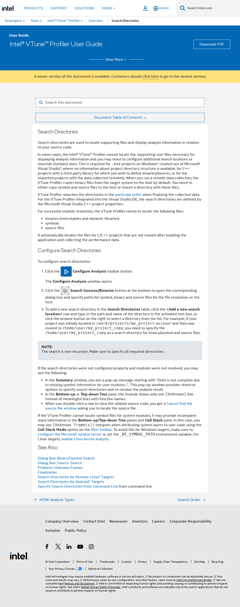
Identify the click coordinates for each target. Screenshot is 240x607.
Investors (139, 521)
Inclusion (52, 530)
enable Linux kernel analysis (84, 439)
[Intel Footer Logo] (19, 555)
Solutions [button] (85, 8)
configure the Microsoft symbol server (70, 434)
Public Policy (75, 530)
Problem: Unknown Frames (60, 467)
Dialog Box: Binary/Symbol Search (66, 458)
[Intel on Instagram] (91, 547)
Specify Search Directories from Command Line (78, 486)
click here (150, 76)
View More (114, 59)
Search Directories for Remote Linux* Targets (76, 477)
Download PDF (211, 44)
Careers (158, 521)
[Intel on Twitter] (58, 547)
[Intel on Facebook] (47, 547)
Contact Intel (94, 521)
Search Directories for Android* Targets (71, 481)
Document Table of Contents (118, 117)
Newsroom (118, 521)
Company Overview (62, 521)
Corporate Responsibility (190, 521)
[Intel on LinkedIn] (69, 547)
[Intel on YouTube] (80, 547)
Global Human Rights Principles (100, 587)
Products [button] (33, 8)
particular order (128, 194)
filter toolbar (101, 429)
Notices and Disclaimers (79, 583)
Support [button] (59, 8)
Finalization (47, 472)
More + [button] (109, 8)
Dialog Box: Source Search (60, 463)
